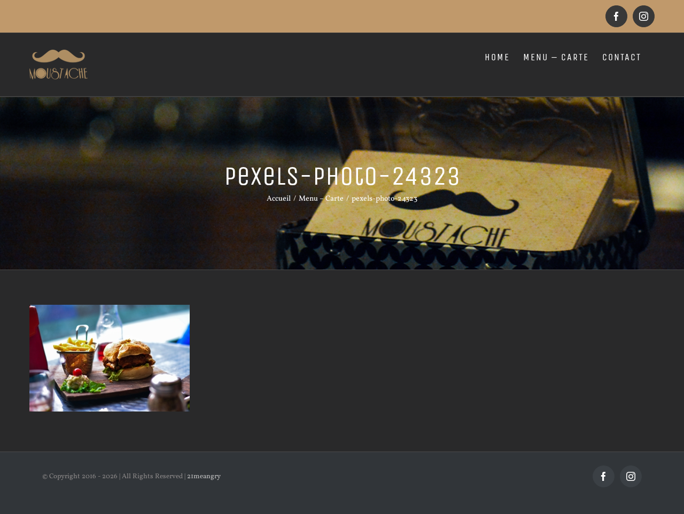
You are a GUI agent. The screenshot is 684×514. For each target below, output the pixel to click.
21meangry (204, 476)
